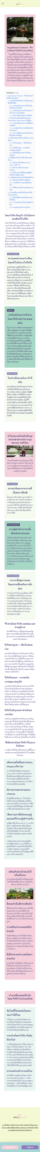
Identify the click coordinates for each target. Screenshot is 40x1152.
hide (16, 93)
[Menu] (3, 3)
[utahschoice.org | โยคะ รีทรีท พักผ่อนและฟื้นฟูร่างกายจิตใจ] (20, 3)
